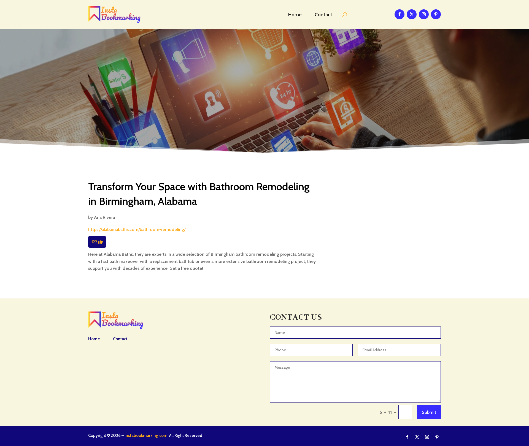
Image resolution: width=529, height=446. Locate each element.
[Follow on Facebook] (399, 14)
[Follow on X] (412, 14)
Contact (323, 15)
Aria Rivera (104, 217)
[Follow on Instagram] (424, 14)
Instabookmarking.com (146, 435)
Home (295, 15)
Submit (429, 412)
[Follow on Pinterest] (436, 14)
